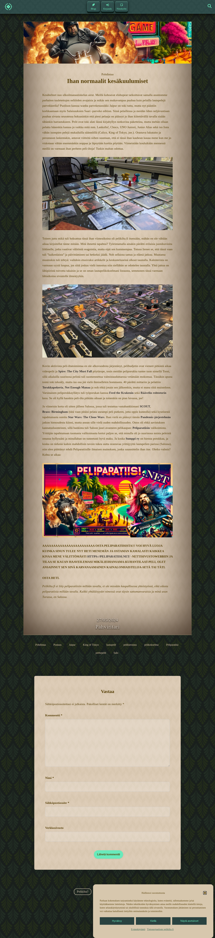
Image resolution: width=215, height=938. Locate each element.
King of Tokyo (91, 644)
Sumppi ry (132, 438)
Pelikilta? (82, 891)
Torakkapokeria (52, 387)
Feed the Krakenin (121, 392)
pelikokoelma (151, 644)
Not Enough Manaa (77, 387)
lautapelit (111, 644)
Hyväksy (117, 921)
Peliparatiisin (141, 428)
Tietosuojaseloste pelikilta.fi (160, 929)
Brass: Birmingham (55, 411)
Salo (116, 652)
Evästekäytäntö (138, 929)
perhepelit (101, 652)
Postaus (57, 644)
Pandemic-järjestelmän (156, 417)
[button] (205, 893)
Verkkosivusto (54, 827)
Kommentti (53, 715)
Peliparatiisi (172, 644)
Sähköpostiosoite (57, 803)
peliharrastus (130, 644)
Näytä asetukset (189, 921)
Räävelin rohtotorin (153, 392)
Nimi (49, 778)
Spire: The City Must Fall (75, 371)
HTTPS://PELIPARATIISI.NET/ (108, 556)
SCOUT (145, 406)
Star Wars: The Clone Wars (86, 417)
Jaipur (72, 644)
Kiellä (153, 921)
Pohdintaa (40, 644)
